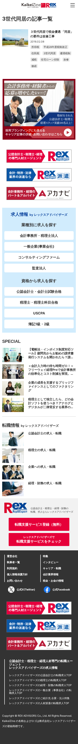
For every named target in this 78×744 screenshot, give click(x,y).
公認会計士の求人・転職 (45, 433)
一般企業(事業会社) (39, 246)
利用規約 (12, 568)
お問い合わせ (15, 580)
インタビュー (50, 562)
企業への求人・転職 (41, 466)
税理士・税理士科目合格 (39, 302)
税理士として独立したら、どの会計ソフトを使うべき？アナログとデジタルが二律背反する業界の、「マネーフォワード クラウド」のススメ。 (51, 407)
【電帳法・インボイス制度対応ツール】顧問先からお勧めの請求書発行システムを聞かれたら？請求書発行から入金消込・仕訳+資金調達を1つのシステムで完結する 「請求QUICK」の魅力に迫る (52, 359)
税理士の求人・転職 (41, 450)
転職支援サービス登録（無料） (39, 524)
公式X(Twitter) (26, 589)
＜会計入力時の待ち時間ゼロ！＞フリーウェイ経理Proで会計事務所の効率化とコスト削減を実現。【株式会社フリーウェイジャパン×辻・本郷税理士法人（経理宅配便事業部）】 (52, 375)
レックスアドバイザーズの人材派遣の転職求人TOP (39, 703)
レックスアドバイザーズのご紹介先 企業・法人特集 (39, 698)
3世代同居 (50, 53)
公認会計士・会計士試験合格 (39, 291)
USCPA (39, 313)
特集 (45, 556)
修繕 (34, 66)
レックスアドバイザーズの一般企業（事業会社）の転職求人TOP (40, 691)
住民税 (35, 53)
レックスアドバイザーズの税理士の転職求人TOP (38, 680)
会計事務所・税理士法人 (39, 235)
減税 (34, 59)
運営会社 (12, 556)
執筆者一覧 (13, 562)
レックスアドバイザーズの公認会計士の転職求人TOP (40, 675)
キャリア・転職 (52, 568)
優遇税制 (65, 53)
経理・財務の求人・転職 (45, 483)
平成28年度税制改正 (55, 47)
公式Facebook (61, 589)
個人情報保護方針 (17, 574)
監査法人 (39, 268)
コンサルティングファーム (39, 257)
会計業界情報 (50, 574)
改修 (66, 59)
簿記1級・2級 (39, 324)
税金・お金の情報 (53, 580)
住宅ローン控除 (50, 59)
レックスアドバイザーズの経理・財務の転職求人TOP (40, 685)
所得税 (35, 47)
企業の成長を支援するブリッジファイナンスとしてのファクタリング (51, 386)
